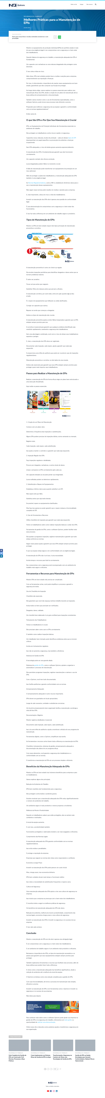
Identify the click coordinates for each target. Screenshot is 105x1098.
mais (55, 1069)
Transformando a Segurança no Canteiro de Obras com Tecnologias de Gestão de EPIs (62, 1057)
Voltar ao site (74, 4)
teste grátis (68, 1020)
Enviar (60, 37)
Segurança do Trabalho (16, 1053)
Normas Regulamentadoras (37, 183)
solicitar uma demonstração (46, 1022)
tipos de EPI (72, 138)
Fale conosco (89, 4)
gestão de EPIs (39, 665)
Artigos (81, 4)
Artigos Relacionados (15, 1036)
